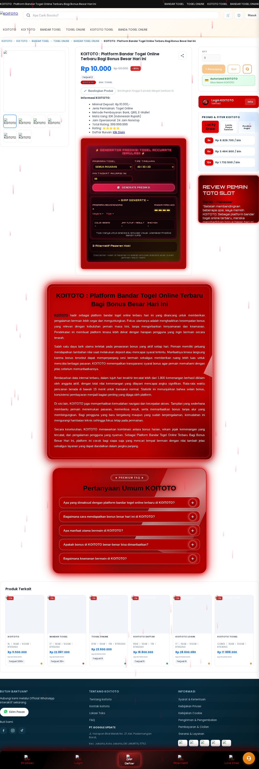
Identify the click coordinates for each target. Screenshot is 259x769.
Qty (204, 51)
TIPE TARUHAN (145, 161)
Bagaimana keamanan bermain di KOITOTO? (95, 558)
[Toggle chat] (249, 758)
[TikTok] (22, 730)
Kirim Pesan (17, 712)
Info (250, 101)
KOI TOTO (28, 30)
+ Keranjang (213, 69)
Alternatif (180, 763)
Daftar (130, 763)
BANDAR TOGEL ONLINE (244, 4)
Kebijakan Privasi (189, 706)
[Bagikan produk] (182, 56)
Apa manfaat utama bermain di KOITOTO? (93, 530)
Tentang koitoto (100, 699)
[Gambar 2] (24, 121)
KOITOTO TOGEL (101, 30)
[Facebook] (3, 730)
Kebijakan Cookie (190, 713)
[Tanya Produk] (247, 69)
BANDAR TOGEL (174, 4)
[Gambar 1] (9, 121)
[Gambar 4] (54, 121)
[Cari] (28, 15)
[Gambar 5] (9, 136)
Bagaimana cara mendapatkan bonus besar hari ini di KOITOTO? (109, 516)
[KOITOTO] (9, 15)
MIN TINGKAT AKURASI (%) (109, 173)
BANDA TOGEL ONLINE (133, 30)
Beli (234, 69)
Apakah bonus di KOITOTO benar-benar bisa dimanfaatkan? (105, 544)
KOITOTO (9, 30)
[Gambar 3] (39, 121)
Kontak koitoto (99, 706)
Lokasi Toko (97, 713)
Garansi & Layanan (191, 734)
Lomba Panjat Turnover (228, 127)
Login (78, 763)
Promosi (27, 763)
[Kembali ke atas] (250, 748)
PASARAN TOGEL (103, 161)
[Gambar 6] (24, 136)
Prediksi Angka (247, 127)
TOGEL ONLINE (195, 4)
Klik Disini (119, 132)
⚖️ (239, 15)
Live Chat (232, 763)
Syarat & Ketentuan (192, 699)
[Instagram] (12, 730)
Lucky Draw (210, 127)
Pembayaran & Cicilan (193, 727)
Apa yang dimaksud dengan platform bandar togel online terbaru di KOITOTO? (119, 502)
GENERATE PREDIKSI (133, 187)
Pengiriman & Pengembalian (197, 720)
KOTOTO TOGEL (217, 4)
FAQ (92, 720)
